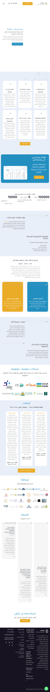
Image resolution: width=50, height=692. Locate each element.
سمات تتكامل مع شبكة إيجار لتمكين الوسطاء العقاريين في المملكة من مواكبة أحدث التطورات (25, 573)
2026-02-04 (44, 573)
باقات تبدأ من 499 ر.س (17, 44)
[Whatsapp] (46, 688)
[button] (15, 173)
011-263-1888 (10, 632)
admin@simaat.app (8, 634)
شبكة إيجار (6, 221)
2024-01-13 (28, 579)
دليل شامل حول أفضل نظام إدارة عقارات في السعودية (41, 570)
